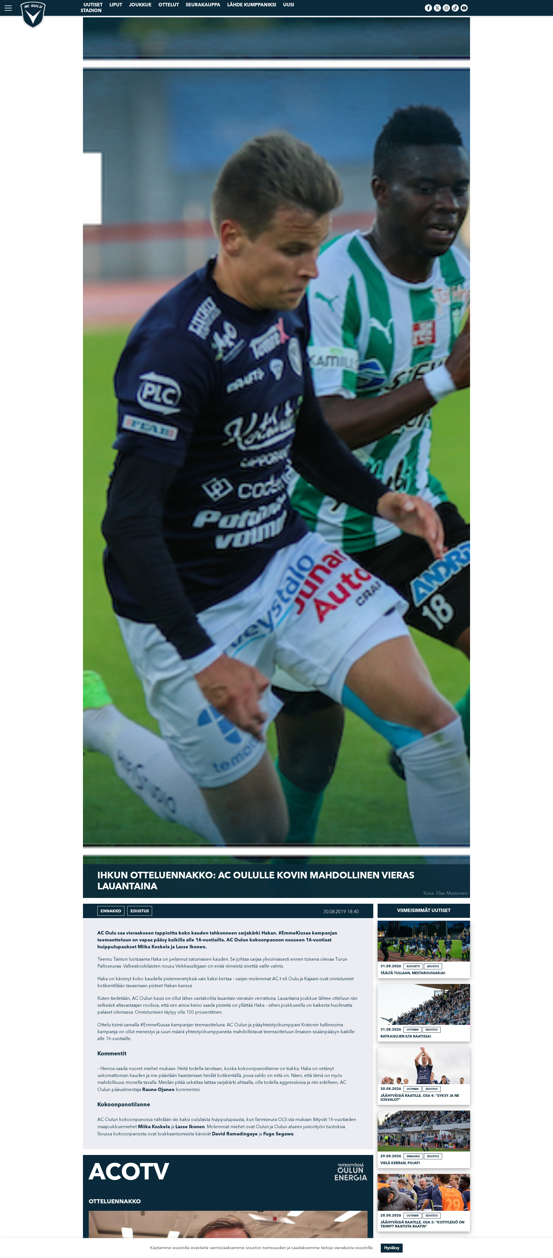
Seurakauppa (203, 5)
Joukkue (140, 5)
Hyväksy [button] (391, 1248)
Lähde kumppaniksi (251, 5)
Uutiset (93, 5)
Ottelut (168, 5)
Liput (115, 5)
